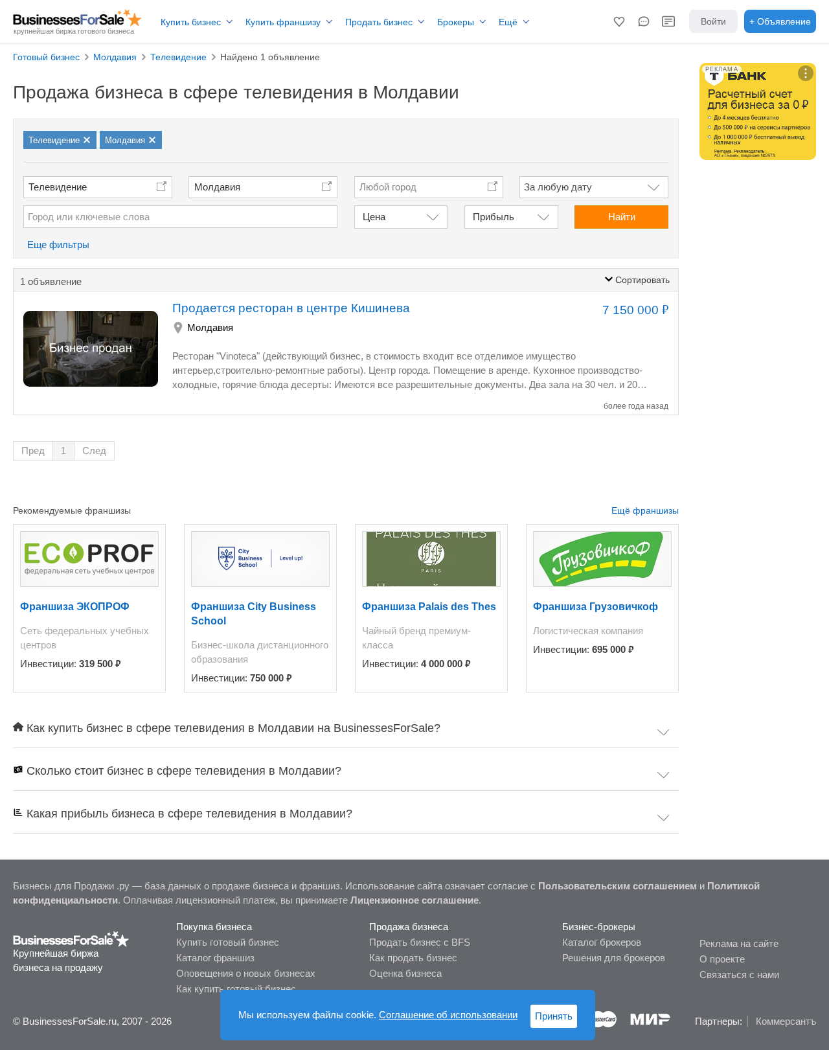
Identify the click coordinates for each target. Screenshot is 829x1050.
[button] (619, 21)
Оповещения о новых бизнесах (245, 973)
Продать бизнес (379, 22)
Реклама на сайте (738, 943)
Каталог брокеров (601, 942)
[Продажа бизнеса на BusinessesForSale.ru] (71, 938)
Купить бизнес (191, 22)
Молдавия (217, 186)
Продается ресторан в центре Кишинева (291, 308)
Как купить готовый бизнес (236, 988)
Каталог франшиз (215, 957)
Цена (374, 216)
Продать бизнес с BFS (419, 942)
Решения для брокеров (613, 957)
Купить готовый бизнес (227, 942)
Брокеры (455, 22)
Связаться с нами (739, 974)
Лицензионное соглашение (414, 900)
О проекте (722, 958)
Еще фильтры (58, 244)
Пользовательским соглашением (617, 885)
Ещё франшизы (645, 510)
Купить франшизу (283, 22)
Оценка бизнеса (405, 973)
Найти (621, 216)
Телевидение (57, 186)
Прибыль (493, 216)
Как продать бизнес (413, 957)
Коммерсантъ (786, 1021)
